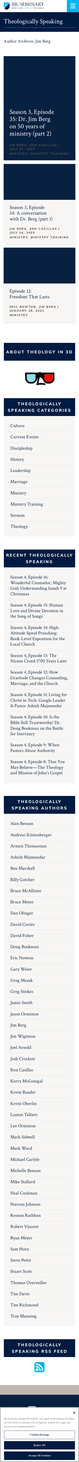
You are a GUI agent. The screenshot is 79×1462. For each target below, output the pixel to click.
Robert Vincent (24, 1227)
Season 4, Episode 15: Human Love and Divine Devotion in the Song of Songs (36, 610)
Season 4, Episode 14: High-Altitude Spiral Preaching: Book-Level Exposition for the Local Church (37, 636)
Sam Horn (19, 1249)
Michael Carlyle (25, 1159)
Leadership (20, 470)
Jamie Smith (21, 1003)
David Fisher (22, 936)
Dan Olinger (21, 913)
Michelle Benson (25, 1171)
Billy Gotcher (22, 880)
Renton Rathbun (25, 1215)
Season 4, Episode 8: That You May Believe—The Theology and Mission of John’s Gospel (37, 767)
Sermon (17, 515)
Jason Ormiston (24, 1014)
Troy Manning (23, 1316)
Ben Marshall (22, 868)
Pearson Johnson (25, 1204)
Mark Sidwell (22, 1137)
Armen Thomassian (28, 846)
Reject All (39, 1445)
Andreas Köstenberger (31, 835)
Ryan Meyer (21, 1238)
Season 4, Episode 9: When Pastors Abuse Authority (34, 748)
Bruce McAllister (26, 891)
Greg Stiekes (21, 991)
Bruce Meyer (22, 902)
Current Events (24, 437)
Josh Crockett (22, 1059)
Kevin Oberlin (23, 1104)
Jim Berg (18, 1025)
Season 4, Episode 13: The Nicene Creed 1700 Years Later (38, 658)
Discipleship (21, 448)
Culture (17, 426)
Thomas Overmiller (28, 1283)
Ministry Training (26, 504)
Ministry (18, 493)
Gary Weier (21, 969)
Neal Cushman (23, 1193)
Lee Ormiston (23, 1126)
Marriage (19, 482)
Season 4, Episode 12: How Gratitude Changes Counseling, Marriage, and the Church (39, 677)
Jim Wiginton (22, 1036)
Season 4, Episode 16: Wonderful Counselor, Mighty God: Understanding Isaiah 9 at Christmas (38, 585)
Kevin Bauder (23, 1092)
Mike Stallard (22, 1182)
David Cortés (22, 924)
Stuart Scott (21, 1271)
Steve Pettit (20, 1260)
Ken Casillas (21, 1070)
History (17, 459)
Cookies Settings (39, 1434)
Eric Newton (21, 958)
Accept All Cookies (39, 1455)
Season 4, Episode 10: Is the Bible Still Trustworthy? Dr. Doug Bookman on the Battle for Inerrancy (36, 725)
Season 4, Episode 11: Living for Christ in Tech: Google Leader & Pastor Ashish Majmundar (38, 700)
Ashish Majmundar (27, 857)
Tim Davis (20, 1294)
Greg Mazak (21, 980)
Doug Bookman (24, 947)
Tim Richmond (24, 1305)
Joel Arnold (20, 1047)
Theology (19, 526)
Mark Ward (21, 1148)
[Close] (74, 1412)
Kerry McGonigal (26, 1081)
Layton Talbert (23, 1115)
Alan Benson (21, 823)
